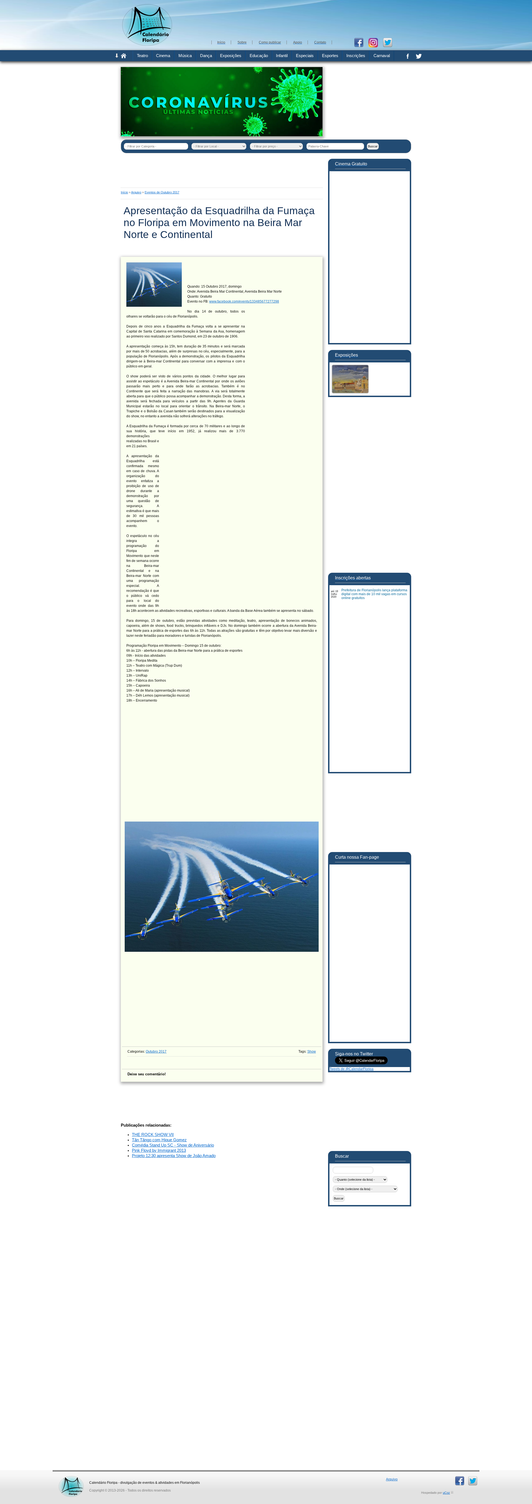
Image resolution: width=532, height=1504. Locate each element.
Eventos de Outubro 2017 (162, 192)
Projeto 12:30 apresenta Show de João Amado (174, 1155)
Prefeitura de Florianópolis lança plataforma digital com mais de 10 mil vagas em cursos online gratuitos (374, 594)
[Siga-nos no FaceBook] (361, 42)
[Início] (123, 57)
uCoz (446, 1492)
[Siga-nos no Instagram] (375, 42)
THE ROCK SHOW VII (153, 1134)
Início (124, 192)
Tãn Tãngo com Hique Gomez (159, 1140)
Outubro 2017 (156, 1051)
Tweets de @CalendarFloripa (351, 1069)
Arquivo (136, 192)
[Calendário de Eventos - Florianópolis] (147, 45)
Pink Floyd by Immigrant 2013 (159, 1150)
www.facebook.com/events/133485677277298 (244, 301)
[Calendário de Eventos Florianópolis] (71, 1478)
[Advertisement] (310, 19)
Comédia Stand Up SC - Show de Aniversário (173, 1145)
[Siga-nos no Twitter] (390, 42)
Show (311, 1051)
